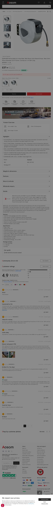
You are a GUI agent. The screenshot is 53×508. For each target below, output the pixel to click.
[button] (3, 505)
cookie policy (31, 503)
